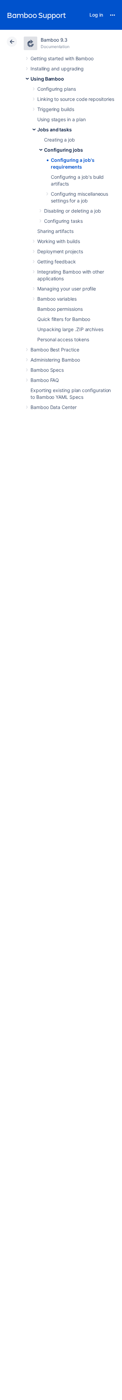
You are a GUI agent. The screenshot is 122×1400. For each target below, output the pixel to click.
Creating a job (59, 140)
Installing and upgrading (57, 68)
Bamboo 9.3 (54, 40)
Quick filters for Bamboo (63, 319)
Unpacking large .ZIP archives (70, 329)
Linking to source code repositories (75, 99)
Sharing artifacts (55, 231)
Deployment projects (60, 251)
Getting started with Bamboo (62, 58)
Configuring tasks (63, 221)
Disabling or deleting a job (72, 211)
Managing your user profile (66, 289)
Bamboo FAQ (44, 380)
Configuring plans (56, 89)
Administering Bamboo (55, 360)
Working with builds (58, 241)
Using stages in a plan (61, 119)
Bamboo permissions (60, 309)
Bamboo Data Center (53, 407)
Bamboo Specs (47, 370)
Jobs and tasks (54, 129)
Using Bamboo (47, 79)
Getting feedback (56, 261)
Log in (96, 15)
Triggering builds (55, 109)
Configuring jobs (63, 150)
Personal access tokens (63, 339)
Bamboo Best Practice (54, 349)
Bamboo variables (57, 299)
